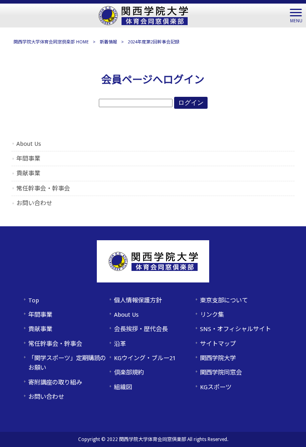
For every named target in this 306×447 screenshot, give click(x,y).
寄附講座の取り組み (55, 382)
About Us (28, 143)
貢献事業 (28, 173)
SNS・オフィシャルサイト (235, 329)
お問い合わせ (34, 203)
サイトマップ (218, 343)
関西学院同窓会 (221, 372)
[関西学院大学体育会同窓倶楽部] (143, 15)
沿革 (120, 343)
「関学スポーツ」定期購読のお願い (67, 363)
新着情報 (108, 42)
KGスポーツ (215, 387)
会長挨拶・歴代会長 (141, 329)
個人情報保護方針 (138, 300)
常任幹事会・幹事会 (43, 188)
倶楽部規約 (129, 372)
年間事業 (28, 158)
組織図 (123, 387)
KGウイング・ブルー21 (145, 358)
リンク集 (212, 314)
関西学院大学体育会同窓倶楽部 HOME (51, 42)
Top (33, 300)
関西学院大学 (218, 358)
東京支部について (224, 300)
